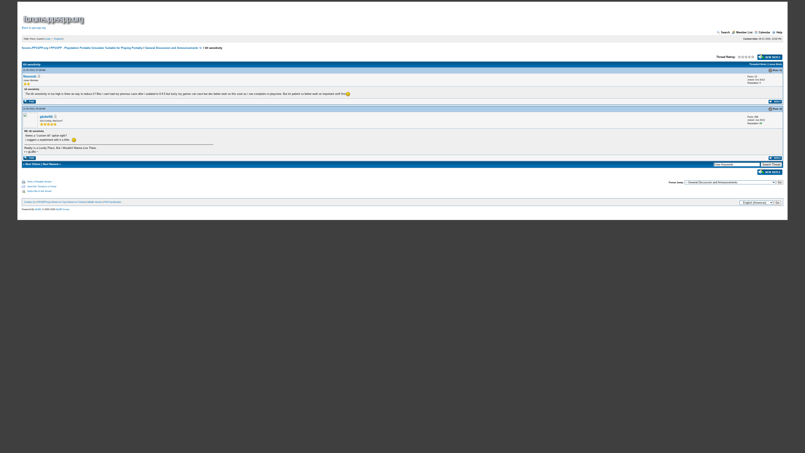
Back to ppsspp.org (33, 27)
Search (725, 32)
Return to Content (77, 202)
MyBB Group (62, 209)
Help (779, 32)
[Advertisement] (162, 15)
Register (58, 39)
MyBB (38, 209)
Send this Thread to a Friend (41, 186)
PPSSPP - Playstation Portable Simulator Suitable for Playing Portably (97, 47)
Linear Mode (775, 64)
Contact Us (30, 202)
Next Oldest (32, 164)
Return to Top (59, 202)
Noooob (29, 76)
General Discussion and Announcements (171, 47)
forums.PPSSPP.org (35, 47)
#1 (780, 70)
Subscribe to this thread (39, 191)
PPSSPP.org (44, 202)
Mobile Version (95, 202)
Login (48, 39)
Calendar (764, 32)
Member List (744, 32)
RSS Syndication (112, 202)
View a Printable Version (39, 181)
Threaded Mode (757, 64)
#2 (780, 109)
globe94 (46, 116)
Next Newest (50, 164)
